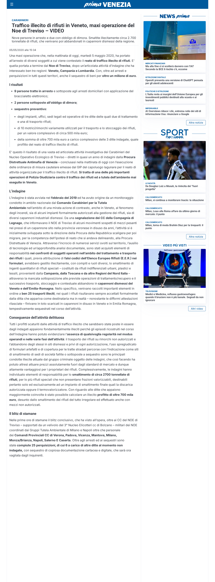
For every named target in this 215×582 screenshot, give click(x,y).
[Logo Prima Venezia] (107, 4)
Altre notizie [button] (196, 122)
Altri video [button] (197, 308)
